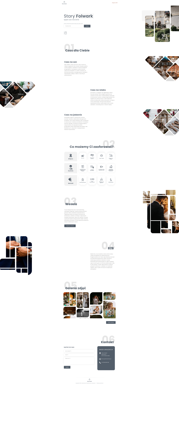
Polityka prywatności (100, 383)
